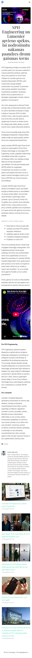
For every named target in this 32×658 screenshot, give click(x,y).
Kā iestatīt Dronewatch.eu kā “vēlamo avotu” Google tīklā (14, 505)
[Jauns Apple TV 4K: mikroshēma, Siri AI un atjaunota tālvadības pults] (16, 529)
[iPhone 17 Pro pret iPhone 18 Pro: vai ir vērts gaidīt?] (16, 593)
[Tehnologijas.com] (2, 2)
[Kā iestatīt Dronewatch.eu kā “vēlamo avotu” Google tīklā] (16, 499)
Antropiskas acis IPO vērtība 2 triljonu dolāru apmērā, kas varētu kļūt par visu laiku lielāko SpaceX (15, 567)
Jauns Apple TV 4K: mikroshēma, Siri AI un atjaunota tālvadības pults (16, 535)
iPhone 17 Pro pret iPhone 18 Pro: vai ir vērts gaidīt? (14, 599)
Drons (6, 444)
